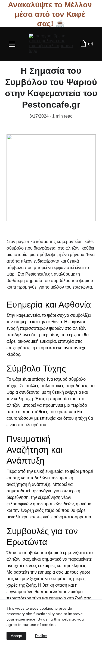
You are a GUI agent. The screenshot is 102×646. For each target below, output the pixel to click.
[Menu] (12, 44)
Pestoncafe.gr (38, 274)
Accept (16, 636)
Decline (41, 636)
